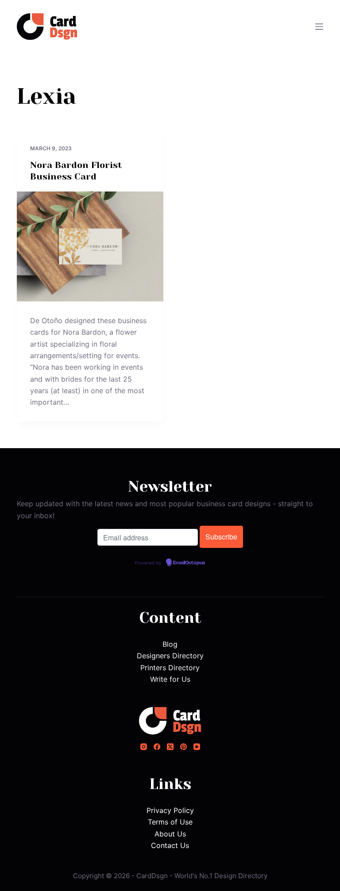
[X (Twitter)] (170, 746)
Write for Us (170, 679)
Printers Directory (170, 667)
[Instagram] (143, 746)
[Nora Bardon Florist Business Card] (90, 246)
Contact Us (170, 845)
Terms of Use (170, 821)
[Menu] (319, 27)
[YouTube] (196, 746)
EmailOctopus (189, 563)
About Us (170, 833)
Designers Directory (170, 655)
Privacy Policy (170, 810)
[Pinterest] (183, 746)
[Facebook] (157, 746)
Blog (170, 644)
